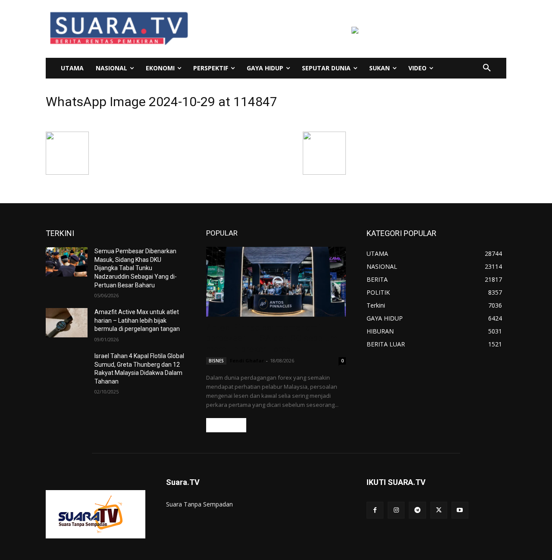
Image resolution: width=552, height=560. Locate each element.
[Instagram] (396, 510)
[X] (438, 510)
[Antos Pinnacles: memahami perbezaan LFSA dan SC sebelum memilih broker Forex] (276, 282)
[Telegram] (417, 510)
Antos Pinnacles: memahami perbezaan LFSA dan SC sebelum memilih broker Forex (272, 338)
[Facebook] (375, 510)
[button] (487, 68)
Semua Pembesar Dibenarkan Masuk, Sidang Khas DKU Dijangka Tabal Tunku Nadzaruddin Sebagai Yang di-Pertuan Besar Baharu (135, 268)
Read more (226, 425)
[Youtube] (460, 510)
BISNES (216, 361)
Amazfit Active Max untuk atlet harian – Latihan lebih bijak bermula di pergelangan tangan (137, 320)
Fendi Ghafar (247, 360)
